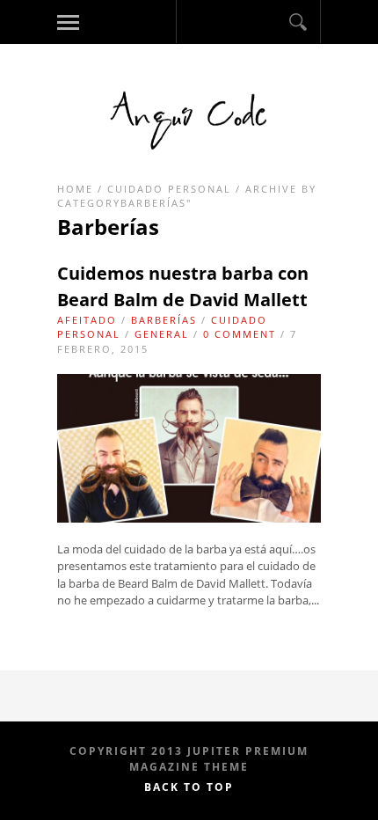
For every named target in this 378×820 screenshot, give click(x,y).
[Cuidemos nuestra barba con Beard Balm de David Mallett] (189, 518)
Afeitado (87, 319)
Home (75, 188)
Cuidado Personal (169, 188)
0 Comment (239, 333)
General (161, 333)
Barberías (164, 319)
